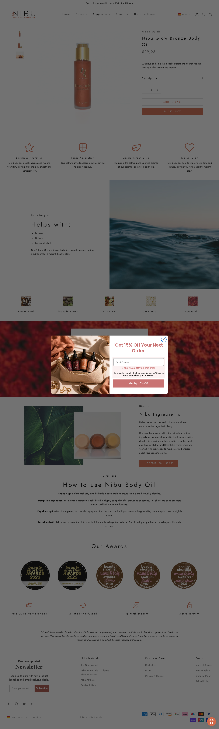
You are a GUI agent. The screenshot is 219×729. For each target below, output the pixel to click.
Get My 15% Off (138, 383)
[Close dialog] (163, 339)
